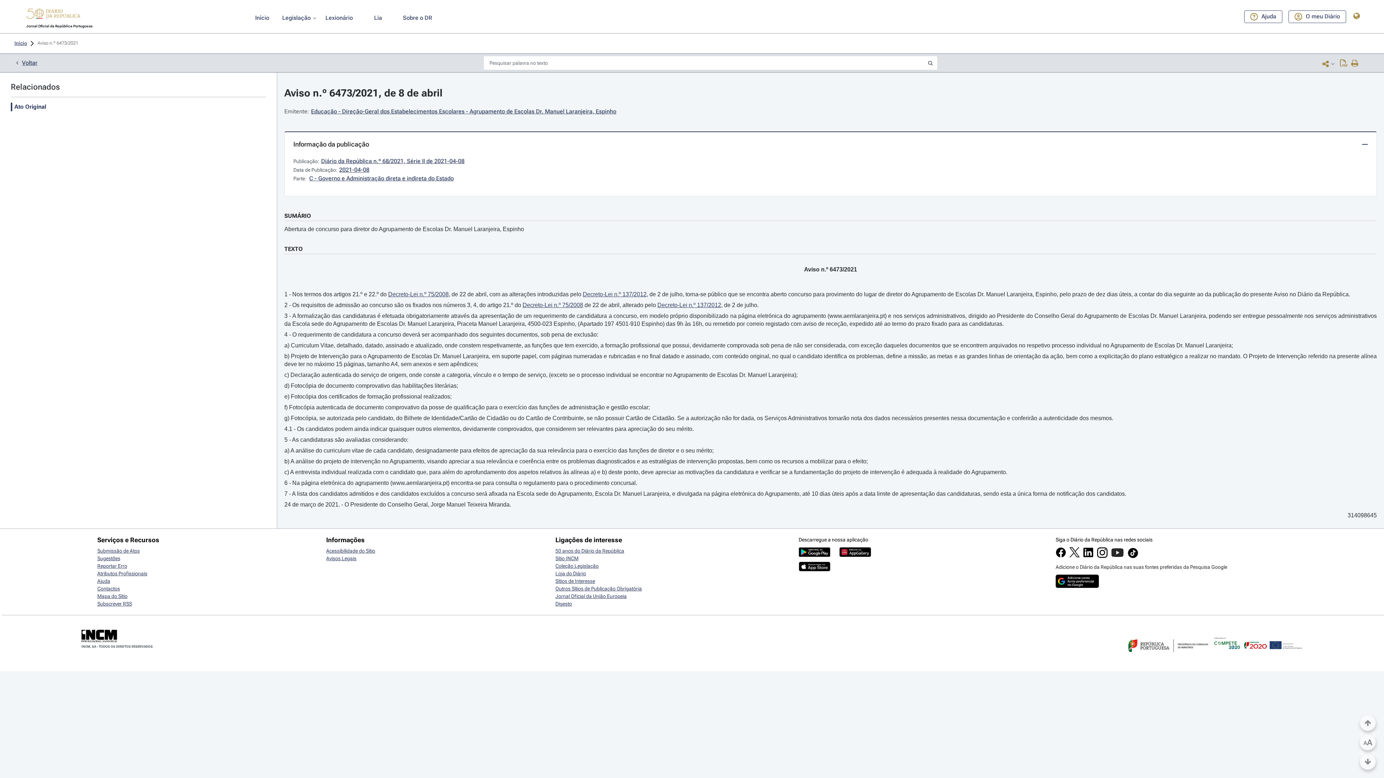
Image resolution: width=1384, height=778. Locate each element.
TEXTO (293, 249)
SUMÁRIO (297, 215)
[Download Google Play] (814, 555)
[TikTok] (1133, 557)
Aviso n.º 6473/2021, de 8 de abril (363, 93)
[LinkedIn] (1088, 556)
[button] (53, 15)
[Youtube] (1117, 556)
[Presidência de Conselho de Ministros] (1167, 656)
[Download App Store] (814, 569)
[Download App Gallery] (855, 555)
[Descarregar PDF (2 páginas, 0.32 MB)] (1344, 64)
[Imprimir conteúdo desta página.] (1355, 64)
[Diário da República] (53, 15)
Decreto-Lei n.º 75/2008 (418, 294)
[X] (1074, 555)
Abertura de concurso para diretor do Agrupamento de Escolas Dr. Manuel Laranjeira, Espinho (404, 229)
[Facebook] (1061, 556)
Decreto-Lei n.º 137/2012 (615, 294)
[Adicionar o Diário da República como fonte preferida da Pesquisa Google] (1077, 586)
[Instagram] (1102, 556)
